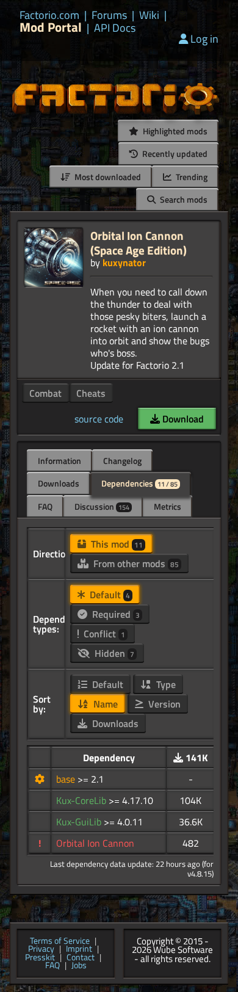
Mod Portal (51, 27)
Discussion (101, 506)
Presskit (40, 958)
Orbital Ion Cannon (95, 843)
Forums (109, 15)
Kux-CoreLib (82, 800)
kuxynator (124, 262)
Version (163, 704)
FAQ (45, 506)
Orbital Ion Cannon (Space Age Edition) (138, 242)
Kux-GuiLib (80, 821)
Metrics (167, 506)
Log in (204, 39)
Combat (45, 393)
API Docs (114, 28)
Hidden (113, 653)
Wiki (149, 15)
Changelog (122, 460)
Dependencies (139, 483)
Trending (190, 176)
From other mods (135, 563)
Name (104, 704)
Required (115, 614)
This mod (115, 544)
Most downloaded (107, 176)
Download (182, 418)
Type (165, 684)
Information (59, 460)
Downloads (58, 483)
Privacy (41, 949)
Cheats (91, 393)
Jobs (79, 965)
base (67, 779)
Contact (81, 958)
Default (108, 594)
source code (98, 418)
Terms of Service (60, 941)
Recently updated (173, 153)
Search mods (182, 199)
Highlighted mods (174, 131)
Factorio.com (49, 15)
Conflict (103, 633)
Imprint (79, 949)
